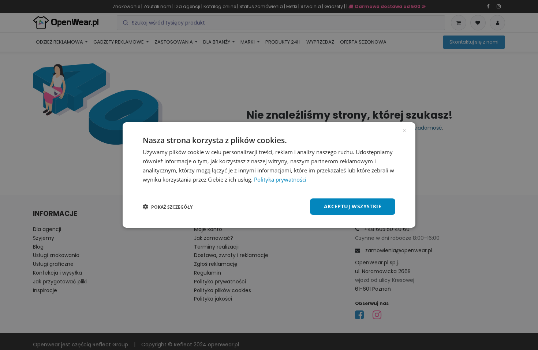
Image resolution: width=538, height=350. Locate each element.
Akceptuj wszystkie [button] (352, 206)
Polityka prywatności (280, 179)
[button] (168, 206)
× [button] (404, 130)
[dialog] (269, 175)
